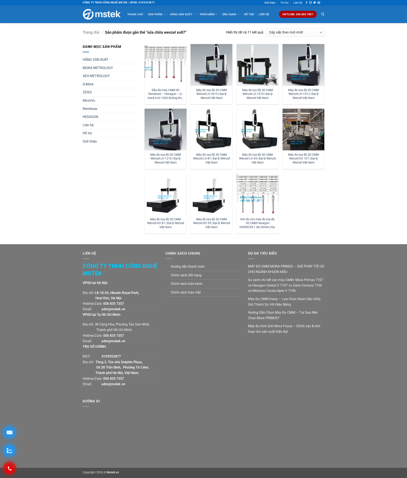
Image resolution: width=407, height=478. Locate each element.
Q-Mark (88, 84)
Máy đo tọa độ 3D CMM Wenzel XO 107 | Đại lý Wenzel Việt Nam (303, 158)
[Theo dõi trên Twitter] (314, 2)
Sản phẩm (155, 14)
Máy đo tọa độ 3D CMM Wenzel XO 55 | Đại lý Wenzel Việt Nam (211, 223)
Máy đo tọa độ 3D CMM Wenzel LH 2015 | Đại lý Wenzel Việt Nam (211, 94)
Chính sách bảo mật (186, 292)
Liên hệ (297, 2)
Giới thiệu (270, 2)
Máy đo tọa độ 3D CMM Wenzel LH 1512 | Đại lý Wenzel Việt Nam (303, 94)
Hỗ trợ (249, 14)
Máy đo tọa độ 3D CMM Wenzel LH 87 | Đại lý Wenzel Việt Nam (211, 158)
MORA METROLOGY (98, 68)
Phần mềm (207, 14)
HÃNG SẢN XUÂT (95, 60)
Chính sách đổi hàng (186, 275)
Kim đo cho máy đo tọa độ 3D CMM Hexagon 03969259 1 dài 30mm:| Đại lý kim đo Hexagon (257, 223)
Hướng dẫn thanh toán (188, 267)
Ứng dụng (229, 14)
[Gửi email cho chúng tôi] (319, 2)
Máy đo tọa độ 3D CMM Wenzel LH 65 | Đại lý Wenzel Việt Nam (257, 158)
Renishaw (90, 109)
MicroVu (89, 100)
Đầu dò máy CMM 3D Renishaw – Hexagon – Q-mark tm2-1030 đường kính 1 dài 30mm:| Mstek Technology (165, 94)
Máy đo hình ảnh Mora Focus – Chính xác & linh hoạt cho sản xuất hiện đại (284, 329)
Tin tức (284, 2)
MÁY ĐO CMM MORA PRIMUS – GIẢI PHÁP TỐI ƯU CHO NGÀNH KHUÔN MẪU (286, 269)
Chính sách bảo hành (186, 284)
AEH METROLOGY (96, 76)
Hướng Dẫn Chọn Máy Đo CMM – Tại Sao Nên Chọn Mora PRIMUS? (283, 315)
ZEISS (87, 92)
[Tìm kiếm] (322, 14)
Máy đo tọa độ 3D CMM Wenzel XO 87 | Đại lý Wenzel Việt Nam (165, 223)
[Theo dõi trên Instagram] (310, 2)
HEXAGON (90, 117)
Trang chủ (135, 14)
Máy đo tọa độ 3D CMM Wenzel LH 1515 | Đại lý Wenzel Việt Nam (257, 94)
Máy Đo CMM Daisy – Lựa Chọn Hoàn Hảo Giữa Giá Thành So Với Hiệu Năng (284, 301)
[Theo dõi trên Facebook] (306, 2)
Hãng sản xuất (181, 14)
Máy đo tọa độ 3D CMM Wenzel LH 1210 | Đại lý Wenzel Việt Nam (165, 158)
